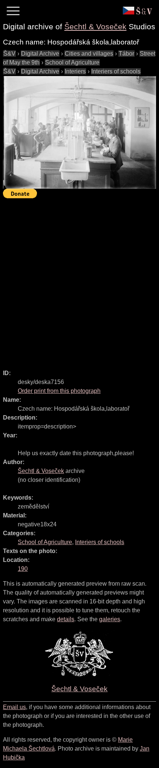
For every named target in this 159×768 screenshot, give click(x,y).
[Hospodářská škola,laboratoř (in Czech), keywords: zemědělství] (79, 132)
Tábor (126, 53)
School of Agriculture (72, 62)
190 (23, 569)
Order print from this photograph (59, 391)
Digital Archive (40, 53)
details (65, 619)
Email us (14, 707)
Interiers (75, 71)
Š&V (9, 53)
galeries (109, 619)
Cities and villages (89, 53)
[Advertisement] (79, 280)
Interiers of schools (116, 71)
